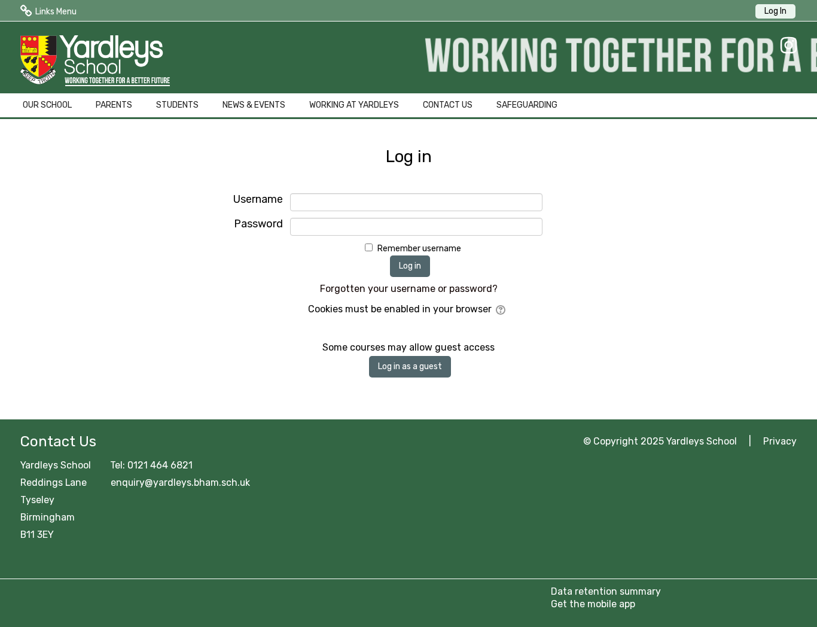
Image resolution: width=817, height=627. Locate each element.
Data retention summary (606, 591)
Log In (775, 11)
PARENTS (114, 105)
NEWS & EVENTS (253, 105)
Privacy (780, 441)
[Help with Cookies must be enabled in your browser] (501, 309)
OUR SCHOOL (47, 105)
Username (257, 199)
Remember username (419, 249)
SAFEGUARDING (526, 105)
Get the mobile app (593, 604)
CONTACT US (447, 105)
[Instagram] (786, 45)
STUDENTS (177, 105)
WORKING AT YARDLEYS (354, 105)
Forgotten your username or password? (409, 288)
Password (258, 224)
